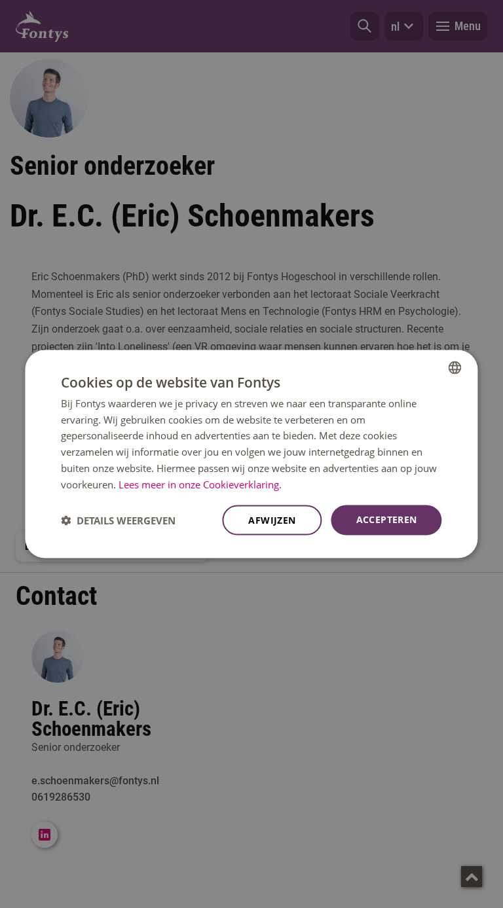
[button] (118, 520)
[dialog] (251, 454)
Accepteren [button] (386, 519)
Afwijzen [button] (271, 520)
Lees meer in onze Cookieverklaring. (200, 483)
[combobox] (455, 367)
